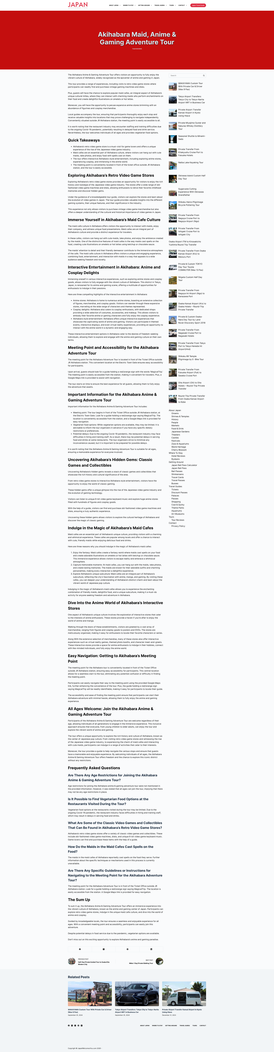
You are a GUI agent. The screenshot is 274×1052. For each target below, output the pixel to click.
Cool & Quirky (177, 505)
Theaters (175, 434)
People (174, 422)
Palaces (175, 495)
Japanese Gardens (180, 431)
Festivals (175, 441)
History (174, 419)
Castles (175, 437)
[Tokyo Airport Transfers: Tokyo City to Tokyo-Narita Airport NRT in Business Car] (137, 993)
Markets (175, 425)
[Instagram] (75, 1025)
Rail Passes (176, 471)
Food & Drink (177, 428)
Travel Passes (178, 480)
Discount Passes (179, 492)
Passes (174, 498)
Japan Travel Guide (198, 5)
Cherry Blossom (179, 450)
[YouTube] (81, 1025)
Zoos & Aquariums (180, 444)
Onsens (175, 413)
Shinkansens (177, 474)
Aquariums (176, 511)
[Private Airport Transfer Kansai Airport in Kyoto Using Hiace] (184, 993)
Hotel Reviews (178, 456)
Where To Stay (128, 5)
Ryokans (175, 459)
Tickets (175, 489)
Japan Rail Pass (179, 468)
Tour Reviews (137, 49)
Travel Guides (159, 5)
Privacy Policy (178, 526)
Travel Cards (177, 477)
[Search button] (204, 75)
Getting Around (144, 5)
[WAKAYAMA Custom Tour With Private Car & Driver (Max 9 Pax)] (90, 993)
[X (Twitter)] (104, 949)
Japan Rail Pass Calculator (184, 465)
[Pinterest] (127, 949)
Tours (171, 5)
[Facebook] (80, 949)
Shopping (176, 502)
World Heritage (178, 447)
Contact (181, 5)
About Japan (113, 5)
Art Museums (177, 514)
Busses (174, 483)
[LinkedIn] (151, 949)
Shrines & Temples (180, 416)
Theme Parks (177, 508)
